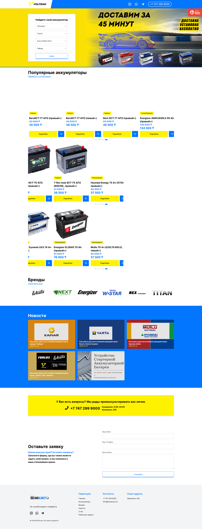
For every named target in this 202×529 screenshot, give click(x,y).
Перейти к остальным (39, 76)
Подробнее (42, 134)
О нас (81, 511)
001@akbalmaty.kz (110, 502)
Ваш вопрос (107, 452)
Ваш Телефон (107, 442)
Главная (82, 498)
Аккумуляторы (84, 502)
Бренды (82, 505)
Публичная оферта (86, 515)
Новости (37, 315)
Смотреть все (35, 283)
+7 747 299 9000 (160, 4)
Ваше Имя (106, 432)
